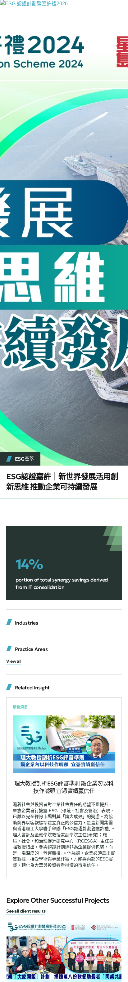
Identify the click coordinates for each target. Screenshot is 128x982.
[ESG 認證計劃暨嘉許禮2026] (34, 3)
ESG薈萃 (24, 459)
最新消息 (20, 707)
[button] (13, 661)
